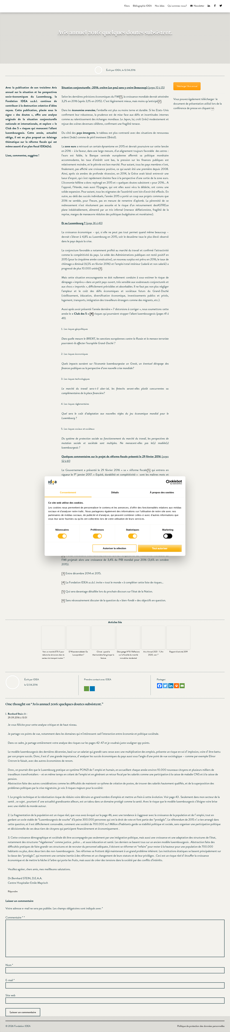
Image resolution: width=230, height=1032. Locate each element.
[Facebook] (159, 685)
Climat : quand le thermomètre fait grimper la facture (103, 655)
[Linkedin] (170, 685)
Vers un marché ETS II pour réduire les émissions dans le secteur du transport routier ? (53, 655)
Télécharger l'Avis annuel (187, 86)
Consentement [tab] (68, 492)
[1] (121, 96)
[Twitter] (165, 685)
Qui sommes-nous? (177, 6)
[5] (148, 470)
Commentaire (14, 917)
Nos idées (159, 6)
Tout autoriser (159, 548)
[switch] (97, 536)
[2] (159, 101)
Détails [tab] (115, 492)
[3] (100, 268)
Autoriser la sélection (114, 548)
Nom (9, 965)
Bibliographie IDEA (142, 6)
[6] (63, 600)
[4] (63, 582)
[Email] (182, 685)
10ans (127, 6)
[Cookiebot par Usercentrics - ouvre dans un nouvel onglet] (168, 482)
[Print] (176, 685)
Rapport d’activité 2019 (178, 651)
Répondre (13, 891)
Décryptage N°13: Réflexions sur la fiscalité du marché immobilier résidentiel (128, 655)
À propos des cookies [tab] (162, 492)
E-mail (10, 980)
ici (212, 108)
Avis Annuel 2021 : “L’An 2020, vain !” (153, 653)
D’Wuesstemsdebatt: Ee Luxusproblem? (78, 653)
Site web (10, 995)
